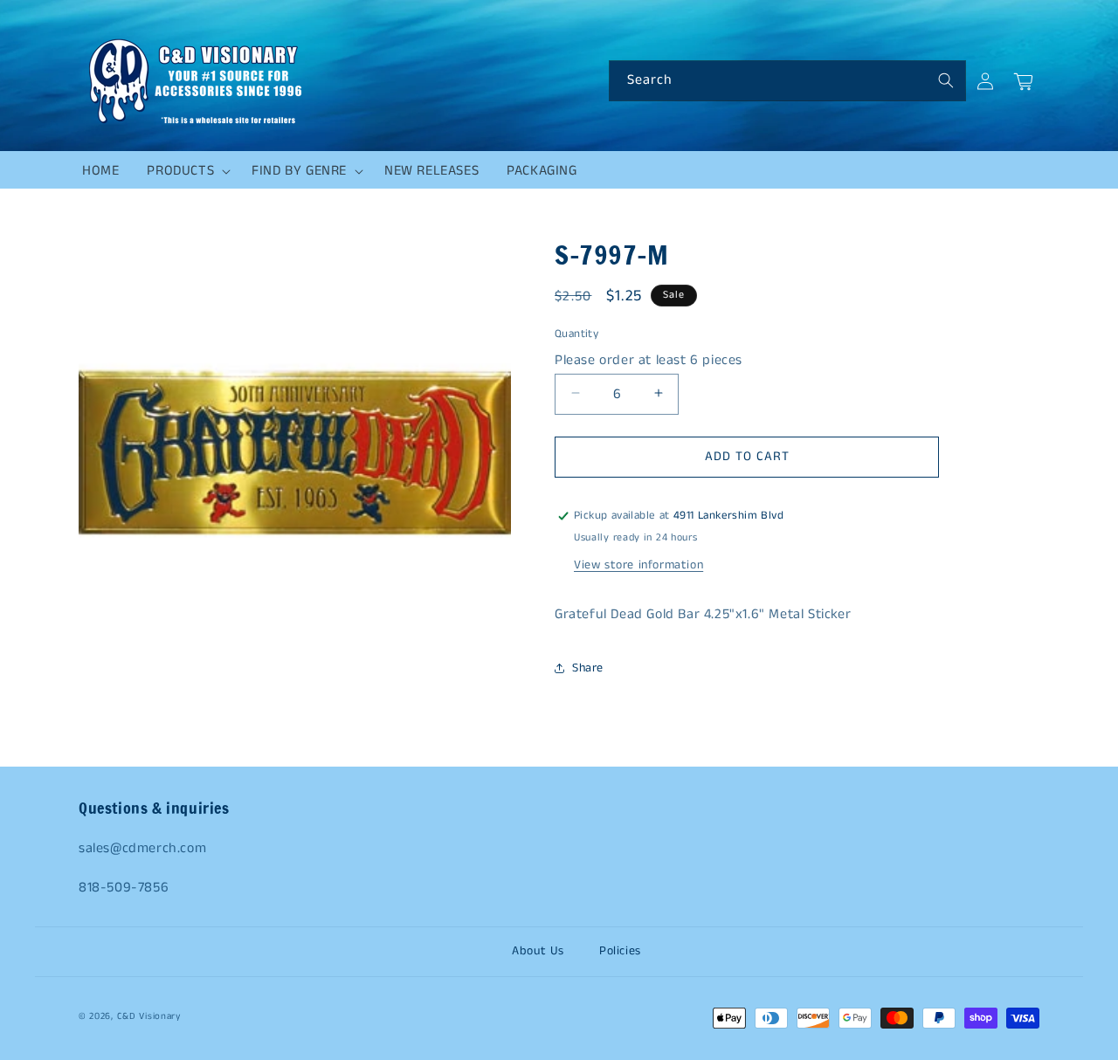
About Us (538, 951)
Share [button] (588, 668)
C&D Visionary (149, 1016)
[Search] (946, 80)
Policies (620, 951)
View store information (638, 565)
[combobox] (787, 80)
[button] (185, 171)
